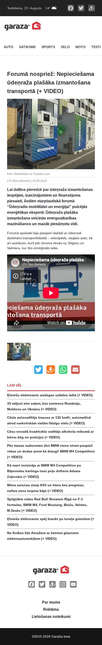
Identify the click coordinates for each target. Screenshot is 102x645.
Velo (65, 47)
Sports (48, 47)
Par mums (51, 602)
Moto (80, 47)
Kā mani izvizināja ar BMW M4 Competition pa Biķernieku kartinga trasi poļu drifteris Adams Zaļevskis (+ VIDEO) (44, 471)
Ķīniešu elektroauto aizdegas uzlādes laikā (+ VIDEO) (50, 395)
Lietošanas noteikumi (51, 617)
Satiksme (27, 47)
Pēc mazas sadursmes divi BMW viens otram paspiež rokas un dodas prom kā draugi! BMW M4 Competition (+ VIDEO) (51, 451)
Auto (8, 47)
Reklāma (51, 609)
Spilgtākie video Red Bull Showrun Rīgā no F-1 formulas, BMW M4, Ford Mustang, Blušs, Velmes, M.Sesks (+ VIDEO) (47, 504)
